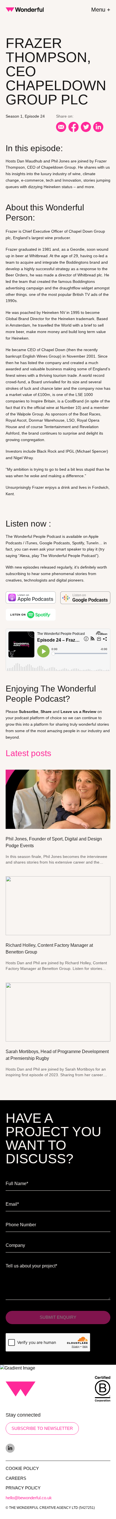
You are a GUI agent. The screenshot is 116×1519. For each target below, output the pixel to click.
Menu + (100, 9)
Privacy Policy (23, 1487)
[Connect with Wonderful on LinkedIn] (58, 1448)
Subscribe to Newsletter (42, 1428)
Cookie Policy (22, 1468)
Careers (16, 1478)
